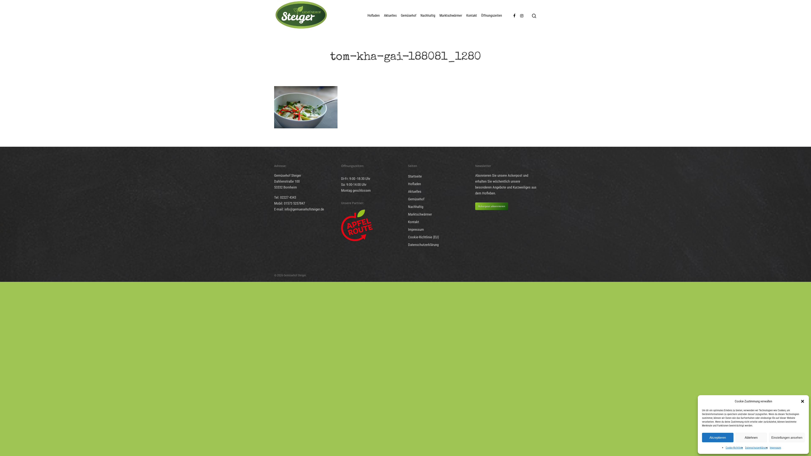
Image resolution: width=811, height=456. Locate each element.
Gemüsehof (408, 16)
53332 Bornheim (285, 187)
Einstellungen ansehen (786, 437)
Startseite (415, 176)
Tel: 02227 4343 (285, 197)
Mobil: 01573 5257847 (289, 203)
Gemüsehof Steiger (287, 175)
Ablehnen (751, 437)
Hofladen (373, 16)
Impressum (775, 447)
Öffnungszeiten (491, 16)
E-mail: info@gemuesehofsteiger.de (299, 209)
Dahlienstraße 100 (287, 181)
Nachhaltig (427, 16)
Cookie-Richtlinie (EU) (423, 237)
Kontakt (471, 16)
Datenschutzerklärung (756, 447)
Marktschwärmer (451, 16)
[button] (802, 401)
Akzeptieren (717, 437)
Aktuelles (390, 16)
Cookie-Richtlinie (734, 447)
